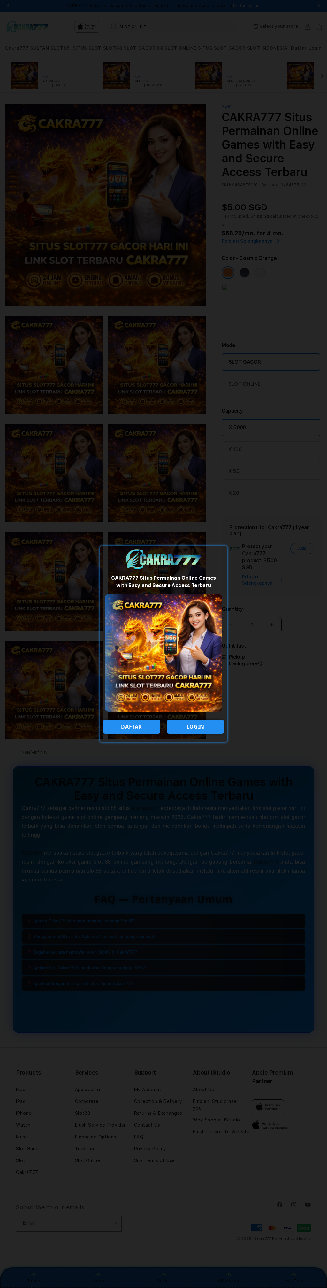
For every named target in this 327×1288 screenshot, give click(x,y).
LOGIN (195, 726)
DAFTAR (131, 726)
